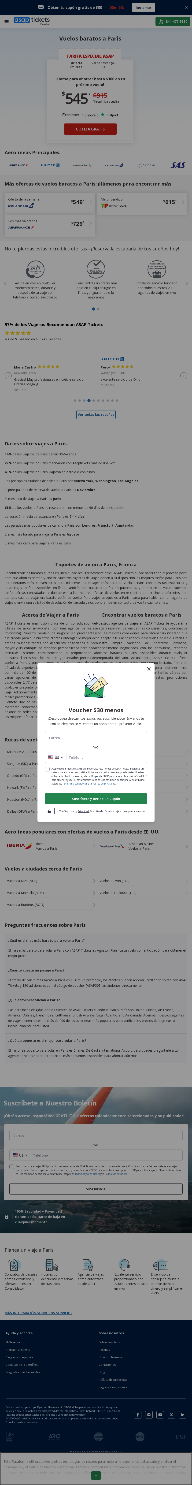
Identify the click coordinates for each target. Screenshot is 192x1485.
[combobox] (96, 738)
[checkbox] (47, 769)
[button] (55, 757)
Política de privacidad (103, 783)
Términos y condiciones (75, 783)
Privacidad (83, 811)
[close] (149, 669)
